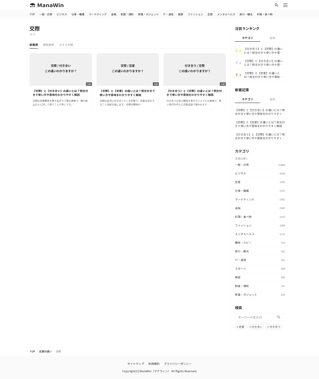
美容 (180, 14)
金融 (113, 14)
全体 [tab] (272, 38)
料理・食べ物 (264, 14)
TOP (32, 14)
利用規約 (154, 364)
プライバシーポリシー (178, 364)
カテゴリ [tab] (247, 38)
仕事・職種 (77, 14)
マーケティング (98, 14)
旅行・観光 (246, 14)
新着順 (34, 45)
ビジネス (62, 14)
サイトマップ (135, 364)
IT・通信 (168, 14)
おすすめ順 (66, 45)
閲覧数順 (48, 45)
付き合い (257, 327)
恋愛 (210, 14)
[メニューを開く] (285, 5)
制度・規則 (127, 14)
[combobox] (260, 317)
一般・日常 (45, 14)
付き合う (275, 327)
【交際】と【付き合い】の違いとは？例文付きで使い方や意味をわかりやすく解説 (263, 63)
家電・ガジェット (148, 14)
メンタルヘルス (226, 14)
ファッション (195, 14)
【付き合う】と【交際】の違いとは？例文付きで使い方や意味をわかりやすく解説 (263, 50)
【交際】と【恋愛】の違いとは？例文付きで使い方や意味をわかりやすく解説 (263, 75)
